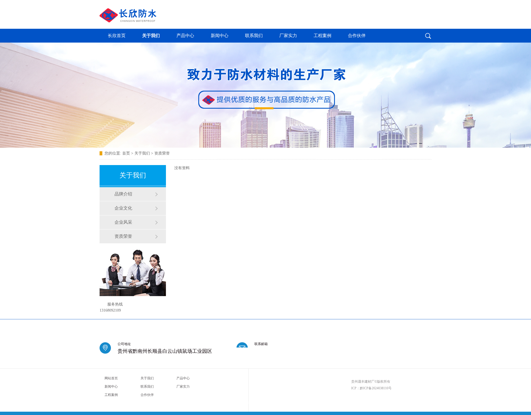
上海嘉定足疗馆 (250, 402)
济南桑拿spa (232, 402)
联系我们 (254, 35)
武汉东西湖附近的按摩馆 (276, 402)
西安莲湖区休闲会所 (185, 402)
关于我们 (151, 35)
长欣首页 (117, 35)
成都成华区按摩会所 (211, 402)
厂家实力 (288, 35)
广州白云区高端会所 (354, 402)
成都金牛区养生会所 (412, 402)
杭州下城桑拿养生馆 (328, 402)
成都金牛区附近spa (137, 402)
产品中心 (185, 35)
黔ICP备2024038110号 (376, 388)
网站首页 (111, 378)
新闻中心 (219, 35)
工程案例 (322, 35)
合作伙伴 (357, 35)
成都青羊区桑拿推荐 (112, 402)
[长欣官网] (128, 21)
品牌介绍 (123, 194)
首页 (126, 153)
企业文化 (123, 208)
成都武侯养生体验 (161, 402)
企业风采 (123, 222)
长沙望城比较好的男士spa (383, 402)
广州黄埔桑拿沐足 (304, 402)
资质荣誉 (162, 153)
